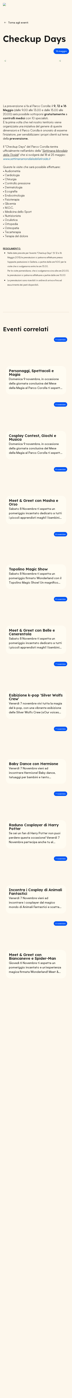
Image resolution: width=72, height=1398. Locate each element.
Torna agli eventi (18, 22)
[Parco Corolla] (21, 6)
